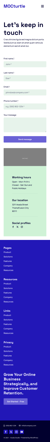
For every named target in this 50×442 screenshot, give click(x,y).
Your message (10, 115)
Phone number (11, 101)
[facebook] (13, 227)
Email (7, 86)
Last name (9, 72)
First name (9, 58)
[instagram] (22, 227)
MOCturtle (14, 6)
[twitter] (17, 227)
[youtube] (22, 432)
